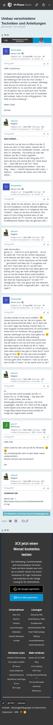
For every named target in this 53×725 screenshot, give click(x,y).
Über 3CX (16, 615)
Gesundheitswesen (36, 640)
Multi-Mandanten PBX (36, 627)
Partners (16, 623)
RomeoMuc (8, 27)
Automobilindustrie (36, 645)
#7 (48, 437)
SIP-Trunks (16, 688)
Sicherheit (36, 686)
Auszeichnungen (16, 627)
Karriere (16, 619)
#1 (48, 63)
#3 (48, 199)
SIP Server (16, 666)
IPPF (12, 703)
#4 (48, 244)
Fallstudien (16, 632)
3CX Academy (36, 666)
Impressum (7, 712)
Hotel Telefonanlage (36, 632)
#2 (48, 134)
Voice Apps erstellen (16, 662)
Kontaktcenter (36, 623)
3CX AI (16, 683)
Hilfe (16, 712)
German (21, 703)
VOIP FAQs (36, 670)
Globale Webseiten (16, 636)
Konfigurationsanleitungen (37, 676)
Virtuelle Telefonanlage (16, 658)
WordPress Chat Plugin (16, 679)
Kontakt (16, 640)
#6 (48, 386)
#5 (48, 312)
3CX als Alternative (36, 682)
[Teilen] (44, 63)
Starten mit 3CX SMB (37, 658)
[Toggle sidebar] (49, 5)
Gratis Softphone (16, 670)
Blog (36, 662)
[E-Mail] (21, 521)
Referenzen (36, 691)
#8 (48, 488)
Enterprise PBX (36, 615)
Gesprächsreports (16, 675)
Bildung (36, 636)
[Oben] (21, 712)
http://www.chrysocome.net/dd (25, 410)
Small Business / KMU (36, 619)
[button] (4, 5)
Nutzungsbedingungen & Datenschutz (28, 707)
